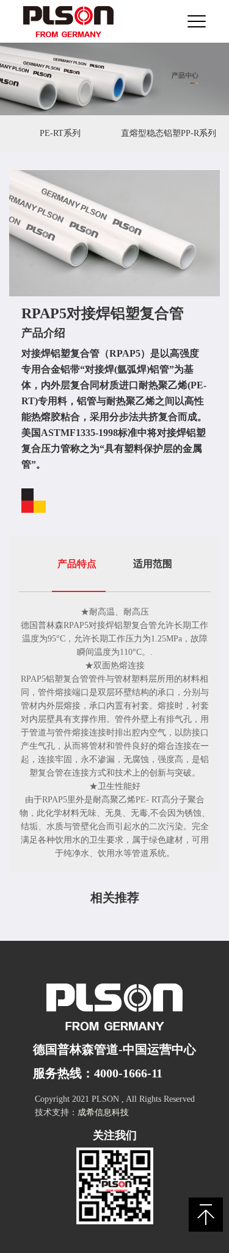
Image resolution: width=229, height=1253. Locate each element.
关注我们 (115, 1135)
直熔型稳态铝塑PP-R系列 (168, 133)
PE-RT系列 (60, 133)
